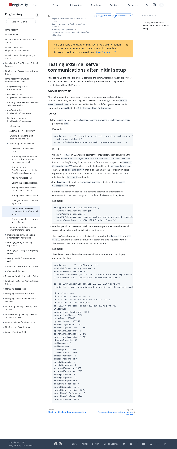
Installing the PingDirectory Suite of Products (21, 64)
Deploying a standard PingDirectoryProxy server (19, 119)
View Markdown (124, 15)
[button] (163, 5)
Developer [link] (97, 5)
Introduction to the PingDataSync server (20, 57)
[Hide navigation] (37, 15)
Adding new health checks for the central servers (24, 189)
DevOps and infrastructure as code (21, 260)
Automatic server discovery (22, 130)
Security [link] (95, 443)
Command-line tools (16, 271)
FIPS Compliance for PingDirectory (21, 322)
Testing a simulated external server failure (25, 220)
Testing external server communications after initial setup (25, 211)
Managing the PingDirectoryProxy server (22, 252)
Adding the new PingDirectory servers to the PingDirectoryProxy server (24, 170)
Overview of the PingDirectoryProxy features (20, 96)
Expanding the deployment (22, 143)
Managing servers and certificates (21, 293)
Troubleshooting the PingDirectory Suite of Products (21, 316)
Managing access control (16, 288)
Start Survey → (104, 52)
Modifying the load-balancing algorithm (25, 202)
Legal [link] (74, 443)
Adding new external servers (25, 195)
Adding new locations (22, 177)
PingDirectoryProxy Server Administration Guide (17, 80)
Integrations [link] (78, 5)
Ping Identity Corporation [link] (21, 445)
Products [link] (59, 5)
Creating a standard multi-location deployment (22, 137)
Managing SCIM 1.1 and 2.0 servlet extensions (21, 300)
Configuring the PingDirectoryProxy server (19, 111)
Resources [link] (134, 5)
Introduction (15, 126)
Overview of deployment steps (23, 150)
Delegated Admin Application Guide (21, 276)
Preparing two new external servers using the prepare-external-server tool (24, 159)
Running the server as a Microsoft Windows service (23, 104)
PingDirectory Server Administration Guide (21, 72)
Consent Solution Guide (16, 332)
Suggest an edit (104, 15)
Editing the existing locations (25, 182)
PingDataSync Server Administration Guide (22, 282)
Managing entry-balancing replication (19, 244)
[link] (18, 5)
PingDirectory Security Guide (18, 327)
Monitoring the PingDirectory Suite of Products (21, 308)
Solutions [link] (116, 5)
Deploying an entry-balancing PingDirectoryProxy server (21, 236)
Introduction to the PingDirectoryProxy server (17, 49)
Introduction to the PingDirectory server (20, 41)
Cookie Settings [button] (111, 443)
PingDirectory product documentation (17, 88)
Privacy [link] (84, 443)
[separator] (40, 224)
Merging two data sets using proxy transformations (23, 228)
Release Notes (11, 34)
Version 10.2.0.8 (20, 21)
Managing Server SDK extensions (22, 266)
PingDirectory (13, 14)
